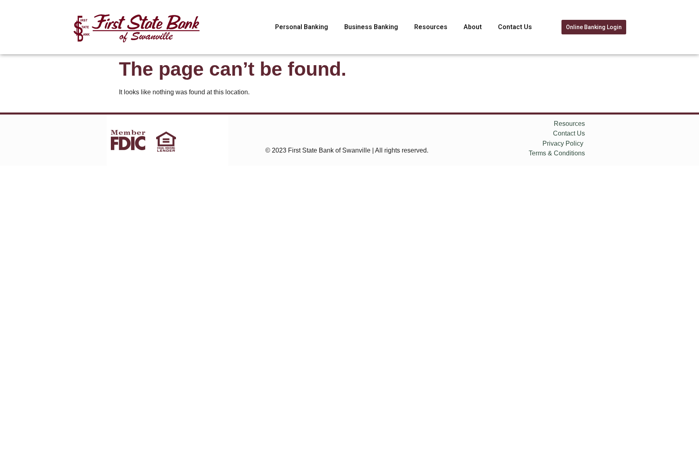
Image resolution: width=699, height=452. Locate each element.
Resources (430, 27)
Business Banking (371, 27)
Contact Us (515, 27)
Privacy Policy (562, 143)
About (473, 27)
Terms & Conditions (557, 153)
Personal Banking (301, 27)
